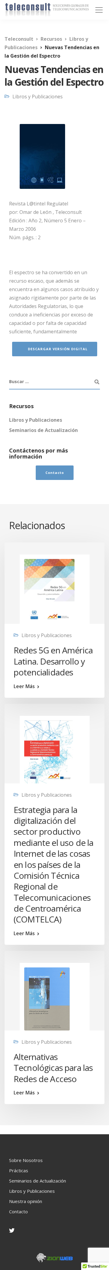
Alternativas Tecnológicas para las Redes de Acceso (53, 1067)
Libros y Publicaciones (37, 96)
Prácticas (18, 1170)
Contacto (18, 1211)
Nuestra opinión (25, 1201)
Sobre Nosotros (26, 1160)
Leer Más (24, 686)
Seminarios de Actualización (43, 430)
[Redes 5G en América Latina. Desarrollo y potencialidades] (49, 591)
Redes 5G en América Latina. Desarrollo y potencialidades (53, 661)
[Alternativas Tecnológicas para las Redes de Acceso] (47, 998)
